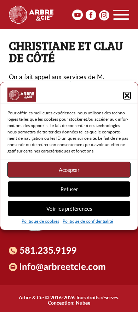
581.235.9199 (48, 250)
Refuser (69, 189)
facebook (91, 15)
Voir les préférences (69, 208)
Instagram (104, 15)
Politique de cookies (40, 221)
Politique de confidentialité (88, 221)
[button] (127, 95)
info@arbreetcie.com (62, 266)
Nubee (83, 302)
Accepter (69, 169)
